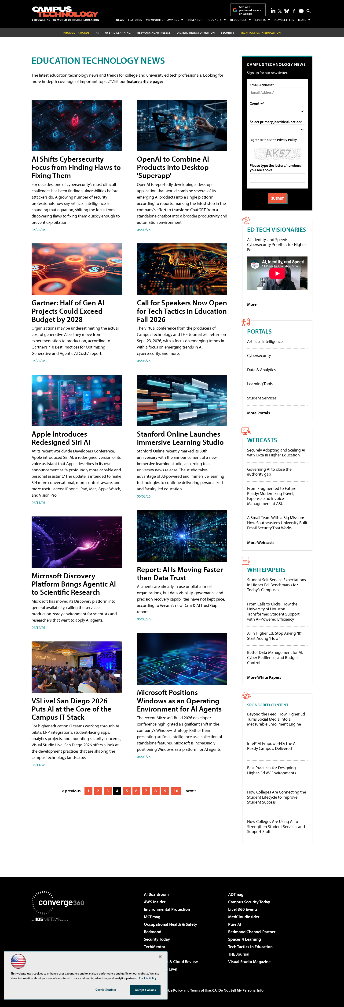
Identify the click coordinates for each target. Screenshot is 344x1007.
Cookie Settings (106, 989)
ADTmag (235, 894)
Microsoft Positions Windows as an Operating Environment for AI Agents (179, 700)
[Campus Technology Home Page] (65, 13)
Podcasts (214, 19)
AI (97, 32)
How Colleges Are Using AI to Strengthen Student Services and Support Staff (276, 826)
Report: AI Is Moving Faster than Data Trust (180, 573)
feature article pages (145, 81)
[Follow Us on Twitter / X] (280, 11)
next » (191, 791)
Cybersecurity (259, 355)
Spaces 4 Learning (244, 939)
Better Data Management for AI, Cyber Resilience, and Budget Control (275, 657)
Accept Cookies (145, 990)
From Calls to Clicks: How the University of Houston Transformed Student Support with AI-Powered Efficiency (273, 611)
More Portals (258, 413)
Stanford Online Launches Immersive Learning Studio (180, 438)
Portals (259, 331)
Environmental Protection (167, 909)
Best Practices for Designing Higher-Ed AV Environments (271, 770)
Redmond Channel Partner (251, 931)
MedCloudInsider (243, 916)
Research (195, 19)
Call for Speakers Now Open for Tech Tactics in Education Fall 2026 (182, 311)
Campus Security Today (249, 901)
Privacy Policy (287, 139)
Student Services (261, 398)
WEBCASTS (262, 440)
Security (227, 32)
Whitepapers (266, 569)
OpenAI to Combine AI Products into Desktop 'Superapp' (173, 167)
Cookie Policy (172, 990)
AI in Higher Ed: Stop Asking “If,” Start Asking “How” (274, 635)
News (120, 19)
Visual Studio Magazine (249, 961)
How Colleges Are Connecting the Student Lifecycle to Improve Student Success (276, 797)
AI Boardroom (156, 894)
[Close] (160, 956)
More (302, 19)
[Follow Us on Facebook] (294, 11)
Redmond (152, 931)
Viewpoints (154, 19)
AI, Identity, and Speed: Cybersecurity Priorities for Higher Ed (276, 244)
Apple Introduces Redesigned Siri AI (61, 438)
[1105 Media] (60, 945)
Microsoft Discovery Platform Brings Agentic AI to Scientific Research (74, 584)
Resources (238, 19)
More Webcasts (260, 542)
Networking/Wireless (154, 32)
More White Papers (264, 677)
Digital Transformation (196, 32)
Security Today (157, 939)
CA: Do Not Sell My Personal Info (237, 990)
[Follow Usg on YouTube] (301, 11)
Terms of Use (200, 990)
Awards (173, 19)
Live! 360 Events (243, 909)
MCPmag (152, 916)
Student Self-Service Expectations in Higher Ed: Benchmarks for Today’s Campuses (276, 584)
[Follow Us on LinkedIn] (273, 10)
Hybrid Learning (118, 32)
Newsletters (284, 19)
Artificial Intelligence (265, 341)
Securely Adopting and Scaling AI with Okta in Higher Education (276, 452)
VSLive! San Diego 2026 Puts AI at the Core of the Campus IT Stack (71, 709)
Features (135, 19)
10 (176, 791)
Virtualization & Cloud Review (171, 961)
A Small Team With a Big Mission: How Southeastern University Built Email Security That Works (277, 522)
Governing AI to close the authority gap (269, 471)
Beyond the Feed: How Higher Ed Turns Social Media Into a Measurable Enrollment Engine (276, 719)
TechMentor (154, 946)
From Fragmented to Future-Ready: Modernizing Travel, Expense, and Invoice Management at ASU (272, 496)
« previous (71, 791)
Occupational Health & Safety (170, 924)
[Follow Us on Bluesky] (286, 11)
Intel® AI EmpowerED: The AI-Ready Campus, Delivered (272, 746)
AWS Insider (154, 901)
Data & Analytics (261, 369)
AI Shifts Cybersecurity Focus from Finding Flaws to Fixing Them (76, 167)
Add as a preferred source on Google (250, 10)
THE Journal (238, 954)
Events (260, 19)
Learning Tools (260, 383)
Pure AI (234, 924)
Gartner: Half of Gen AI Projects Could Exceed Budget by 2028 (68, 311)
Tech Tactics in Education (250, 946)
